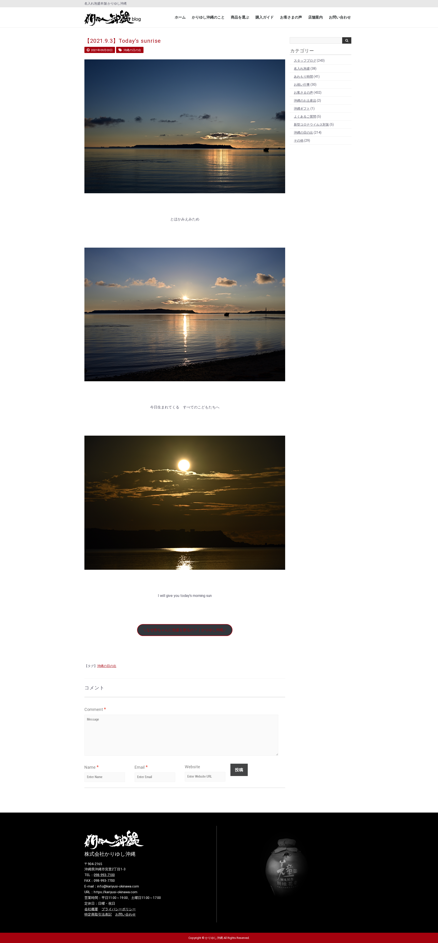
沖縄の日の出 (106, 666)
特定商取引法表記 (98, 914)
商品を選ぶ (240, 17)
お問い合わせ (340, 17)
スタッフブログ (305, 60)
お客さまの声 (291, 17)
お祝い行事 (302, 84)
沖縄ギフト (302, 108)
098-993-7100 (104, 875)
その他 (298, 140)
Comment (95, 709)
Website (192, 766)
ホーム (180, 17)
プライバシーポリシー (119, 909)
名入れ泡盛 (302, 68)
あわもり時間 (303, 76)
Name (91, 767)
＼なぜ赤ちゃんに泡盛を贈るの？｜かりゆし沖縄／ (185, 630)
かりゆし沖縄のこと (208, 17)
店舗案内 (315, 17)
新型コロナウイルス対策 (311, 124)
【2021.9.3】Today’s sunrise (122, 41)
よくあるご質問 (305, 116)
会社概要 (91, 909)
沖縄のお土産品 (305, 100)
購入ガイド (265, 17)
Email (141, 767)
